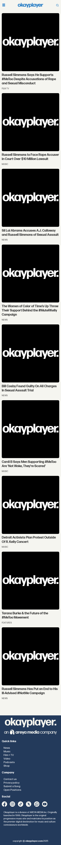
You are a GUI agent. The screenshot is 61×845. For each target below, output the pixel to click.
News (7, 747)
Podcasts (9, 762)
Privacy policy (11, 782)
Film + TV (9, 755)
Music (7, 751)
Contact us (10, 779)
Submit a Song (12, 786)
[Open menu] (3, 5)
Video (7, 758)
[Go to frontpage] (30, 5)
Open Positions (12, 789)
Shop (7, 765)
